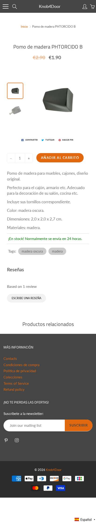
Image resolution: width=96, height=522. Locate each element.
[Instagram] (17, 440)
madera (57, 251)
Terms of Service (16, 383)
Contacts (10, 359)
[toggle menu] (5, 6)
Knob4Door (50, 6)
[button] (85, 519)
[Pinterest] (6, 440)
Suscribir (78, 425)
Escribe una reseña (26, 298)
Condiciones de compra (21, 365)
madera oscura (32, 251)
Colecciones (12, 377)
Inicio (24, 26)
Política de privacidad (19, 371)
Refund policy (13, 389)
